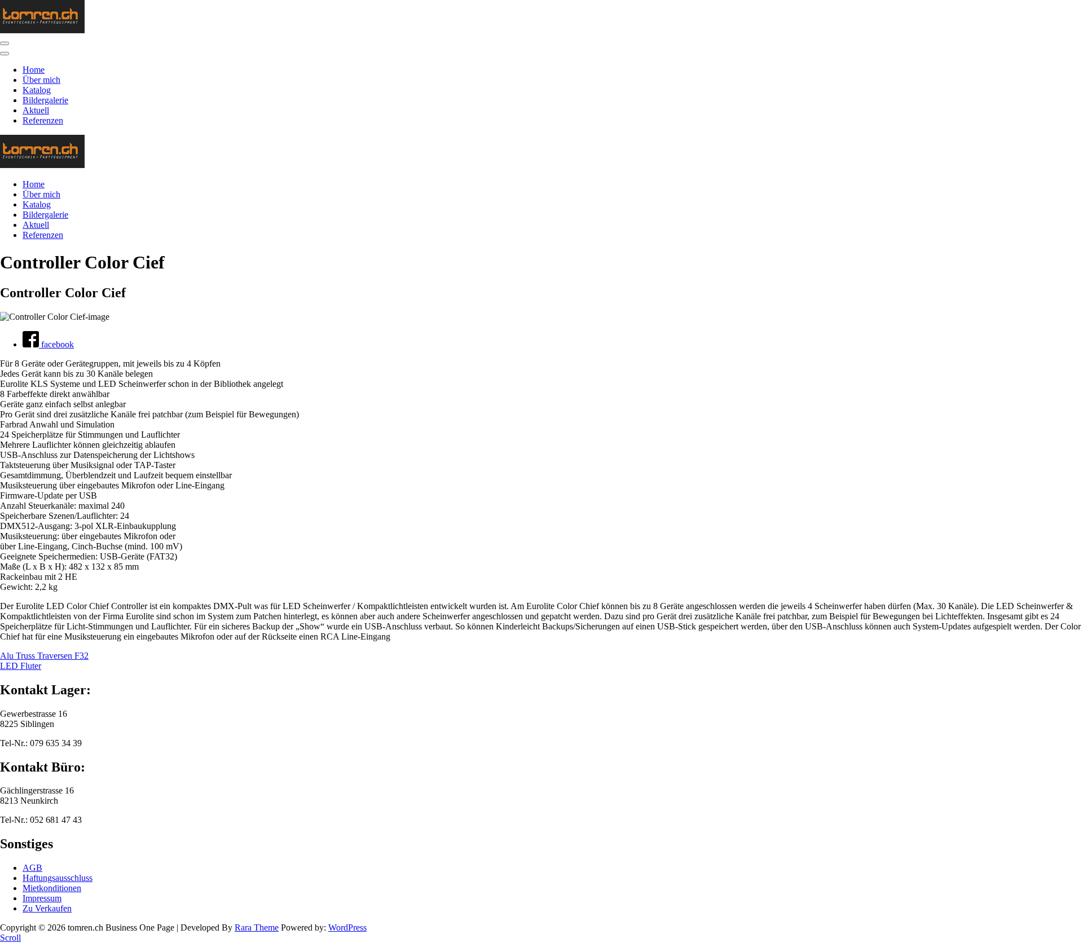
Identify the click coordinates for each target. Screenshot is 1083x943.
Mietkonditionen (52, 888)
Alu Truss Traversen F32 (44, 655)
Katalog (37, 90)
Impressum (42, 898)
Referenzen (43, 120)
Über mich (41, 80)
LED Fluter (20, 666)
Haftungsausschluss (58, 878)
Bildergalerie (45, 100)
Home (34, 69)
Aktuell (36, 110)
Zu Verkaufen (47, 908)
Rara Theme (257, 927)
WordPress (347, 927)
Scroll (10, 937)
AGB (32, 868)
